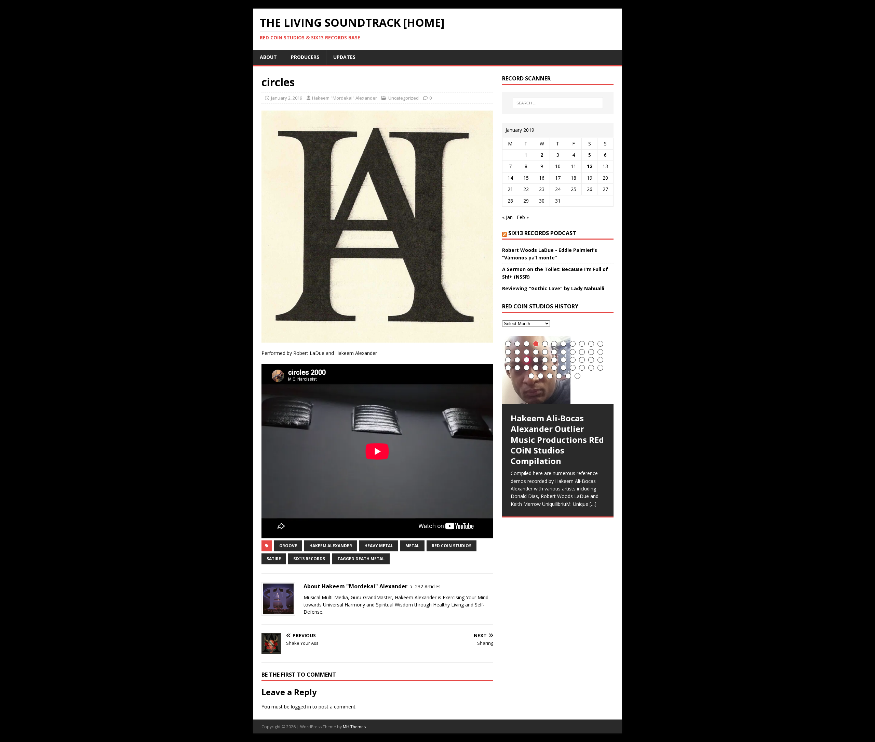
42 (582, 368)
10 (591, 344)
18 (563, 352)
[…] (593, 504)
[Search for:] (558, 103)
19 (573, 352)
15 (536, 352)
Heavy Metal (378, 546)
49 (568, 376)
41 (573, 368)
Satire (274, 559)
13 (517, 352)
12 (589, 166)
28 (554, 360)
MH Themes (354, 727)
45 (531, 376)
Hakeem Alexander (330, 546)
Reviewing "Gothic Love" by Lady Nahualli (553, 288)
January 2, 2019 (286, 98)
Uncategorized (403, 98)
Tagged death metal (361, 559)
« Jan (507, 217)
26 (536, 360)
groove (288, 546)
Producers (305, 57)
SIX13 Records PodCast (542, 233)
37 (536, 368)
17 (554, 352)
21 (591, 352)
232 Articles (428, 586)
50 (577, 376)
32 (591, 360)
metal (412, 546)
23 (508, 360)
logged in (301, 706)
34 (508, 368)
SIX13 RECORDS (309, 559)
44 (600, 368)
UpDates (344, 57)
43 (591, 368)
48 (559, 376)
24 (517, 360)
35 (517, 368)
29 (563, 360)
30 (573, 360)
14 (526, 352)
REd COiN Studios (451, 546)
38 (545, 368)
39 (554, 368)
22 (600, 352)
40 (563, 368)
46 (540, 376)
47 (550, 376)
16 (545, 352)
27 (545, 360)
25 (526, 360)
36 (526, 368)
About (268, 57)
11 (600, 344)
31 (582, 360)
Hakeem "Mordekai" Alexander (344, 98)
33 (600, 360)
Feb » (523, 217)
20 (582, 352)
